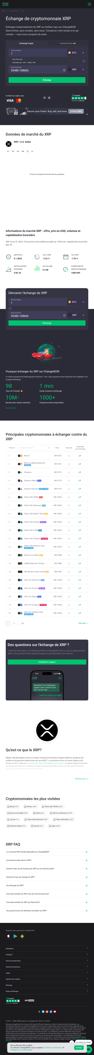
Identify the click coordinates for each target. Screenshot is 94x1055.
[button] (76, 53)
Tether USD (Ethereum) (34, 505)
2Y (32, 151)
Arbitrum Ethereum (36, 489)
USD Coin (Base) (32, 597)
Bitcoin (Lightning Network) (34, 464)
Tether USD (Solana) (35, 522)
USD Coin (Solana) (34, 588)
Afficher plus (80, 779)
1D (8, 151)
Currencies (13, 11)
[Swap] (83, 61)
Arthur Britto (43, 763)
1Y (28, 151)
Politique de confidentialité (21, 1050)
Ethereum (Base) (32, 481)
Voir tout (82, 623)
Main (4, 11)
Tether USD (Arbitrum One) (34, 547)
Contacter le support (47, 662)
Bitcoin (26, 456)
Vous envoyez (16, 50)
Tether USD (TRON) (33, 497)
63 (23, 623)
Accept (79, 1047)
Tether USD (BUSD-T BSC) (35, 514)
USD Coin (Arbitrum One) (33, 613)
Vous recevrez (16, 67)
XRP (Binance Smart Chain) (36, 572)
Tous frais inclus (17, 59)
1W (13, 151)
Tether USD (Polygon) (35, 539)
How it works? (11, 408)
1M (18, 151)
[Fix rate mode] (64, 70)
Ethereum (27, 472)
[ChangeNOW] (5, 4)
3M (23, 151)
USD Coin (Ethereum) (34, 580)
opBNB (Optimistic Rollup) (34, 563)
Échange (47, 80)
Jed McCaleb (32, 763)
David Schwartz (57, 763)
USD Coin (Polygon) (35, 605)
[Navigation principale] (89, 4)
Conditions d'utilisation (52, 1047)
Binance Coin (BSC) (33, 555)
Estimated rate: (17, 62)
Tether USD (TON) (32, 530)
